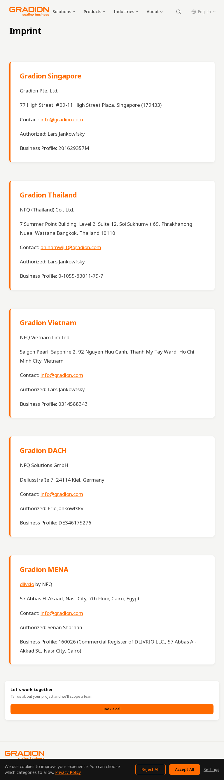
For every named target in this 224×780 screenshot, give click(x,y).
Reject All (150, 769)
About (153, 11)
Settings (211, 769)
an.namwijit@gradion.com (71, 247)
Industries (124, 11)
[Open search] (178, 12)
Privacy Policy (68, 772)
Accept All (184, 769)
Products (92, 11)
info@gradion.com (62, 119)
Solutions (61, 11)
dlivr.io (27, 584)
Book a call (112, 708)
